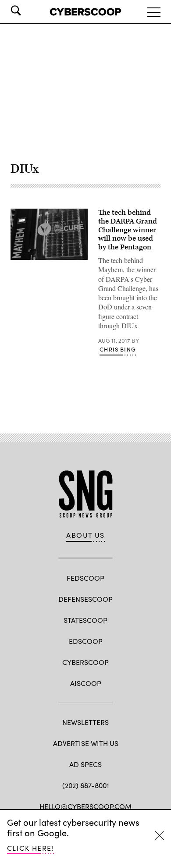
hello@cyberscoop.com (85, 806)
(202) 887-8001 (85, 785)
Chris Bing (118, 349)
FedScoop (85, 577)
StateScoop (85, 620)
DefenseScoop (85, 599)
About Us (85, 535)
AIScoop (85, 683)
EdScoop (86, 641)
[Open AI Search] (28, 10)
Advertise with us (85, 743)
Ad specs (85, 764)
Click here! (30, 847)
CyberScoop (85, 662)
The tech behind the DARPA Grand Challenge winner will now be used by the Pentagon (127, 230)
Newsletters (85, 722)
